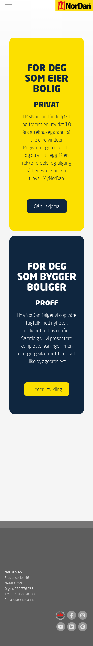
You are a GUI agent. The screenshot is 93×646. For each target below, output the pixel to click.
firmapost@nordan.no (19, 599)
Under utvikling (46, 389)
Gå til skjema (46, 206)
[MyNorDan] (74, 6)
